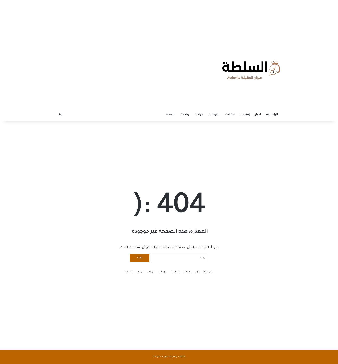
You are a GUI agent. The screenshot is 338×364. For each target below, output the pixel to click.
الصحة (170, 114)
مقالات (230, 114)
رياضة (185, 114)
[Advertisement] (169, 24)
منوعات (214, 114)
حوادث (198, 114)
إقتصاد (245, 114)
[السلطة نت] (251, 70)
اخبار (258, 114)
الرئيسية (272, 114)
